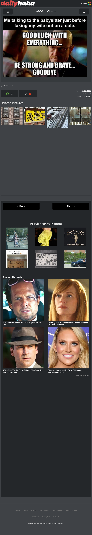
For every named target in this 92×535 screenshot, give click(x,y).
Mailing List (46, 517)
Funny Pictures (43, 510)
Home (17, 510)
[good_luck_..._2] (45, 46)
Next (70, 206)
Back (22, 206)
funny (88, 96)
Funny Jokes (71, 510)
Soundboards (57, 510)
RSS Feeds (35, 517)
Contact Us (56, 517)
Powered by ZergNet (82, 375)
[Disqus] (46, 162)
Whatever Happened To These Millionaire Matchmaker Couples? (65, 371)
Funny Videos (28, 510)
